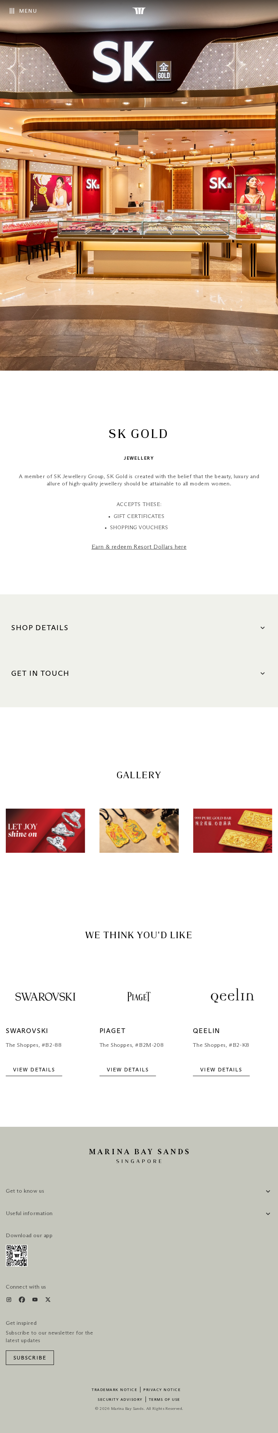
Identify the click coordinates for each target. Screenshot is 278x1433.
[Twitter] (48, 1301)
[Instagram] (9, 1301)
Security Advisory (120, 1400)
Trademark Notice (114, 1390)
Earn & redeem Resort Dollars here (139, 547)
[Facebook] (22, 1301)
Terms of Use (164, 1400)
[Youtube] (35, 1301)
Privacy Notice (162, 1390)
